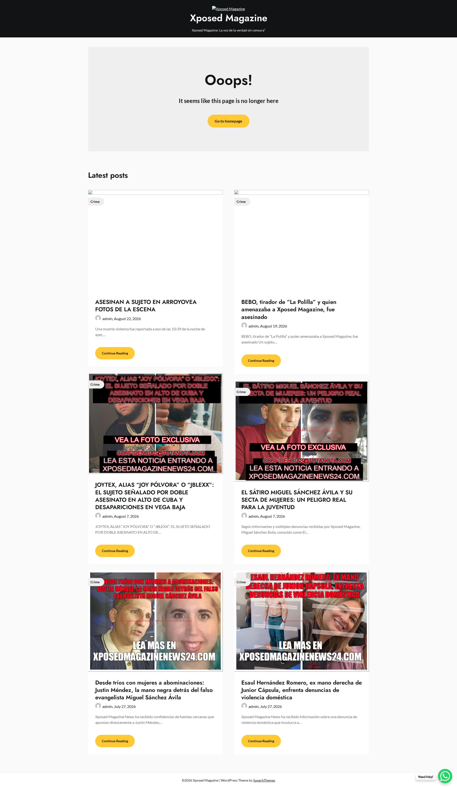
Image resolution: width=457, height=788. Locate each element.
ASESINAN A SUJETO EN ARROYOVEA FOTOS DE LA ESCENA (146, 305)
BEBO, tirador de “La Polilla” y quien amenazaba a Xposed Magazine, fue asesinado (288, 309)
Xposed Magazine (228, 18)
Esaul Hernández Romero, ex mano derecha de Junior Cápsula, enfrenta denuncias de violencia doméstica (301, 689)
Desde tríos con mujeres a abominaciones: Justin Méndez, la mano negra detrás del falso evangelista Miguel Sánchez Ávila (154, 689)
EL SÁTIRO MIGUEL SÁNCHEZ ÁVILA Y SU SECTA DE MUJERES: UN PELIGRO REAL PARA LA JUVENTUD (297, 499)
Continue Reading (115, 353)
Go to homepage (228, 121)
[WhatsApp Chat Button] (445, 776)
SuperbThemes (264, 780)
